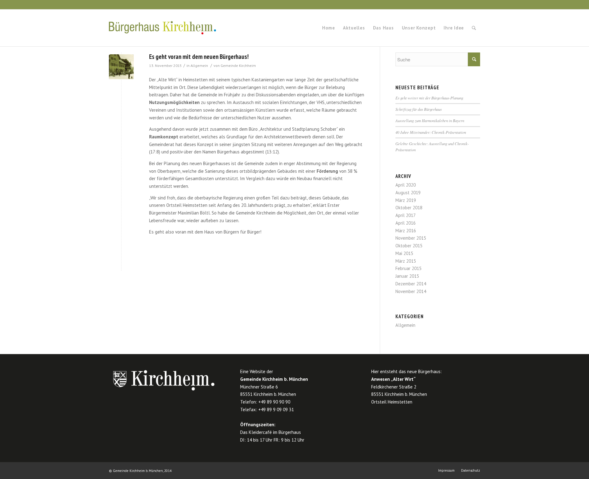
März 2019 (405, 200)
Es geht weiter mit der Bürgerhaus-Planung (429, 97)
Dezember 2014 (410, 284)
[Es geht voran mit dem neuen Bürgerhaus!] (121, 66)
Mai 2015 (404, 253)
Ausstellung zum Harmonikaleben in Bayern (429, 120)
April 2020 (405, 185)
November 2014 (410, 291)
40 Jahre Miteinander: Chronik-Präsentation (430, 132)
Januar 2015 (407, 276)
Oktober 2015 (408, 246)
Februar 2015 (408, 268)
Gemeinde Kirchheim (238, 65)
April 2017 (405, 215)
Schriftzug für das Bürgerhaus (418, 109)
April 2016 (405, 223)
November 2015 (410, 238)
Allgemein (199, 65)
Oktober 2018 (408, 208)
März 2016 (405, 231)
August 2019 (408, 192)
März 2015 (405, 261)
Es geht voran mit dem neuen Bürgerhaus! (199, 56)
